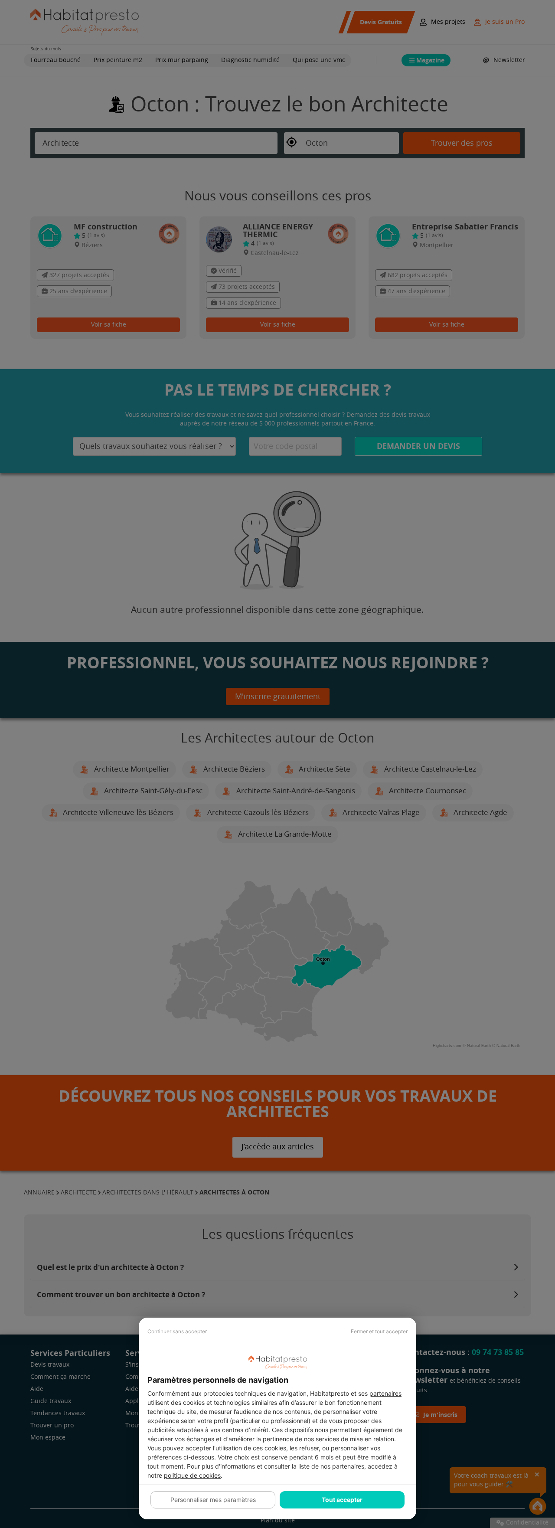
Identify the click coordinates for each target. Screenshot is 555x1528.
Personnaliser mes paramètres (213, 1499)
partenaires (385, 1393)
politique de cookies (192, 1475)
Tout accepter (342, 1499)
